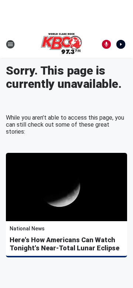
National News (27, 229)
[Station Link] (61, 44)
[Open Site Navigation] (10, 44)
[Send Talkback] (106, 44)
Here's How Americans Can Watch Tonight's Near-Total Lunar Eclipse (64, 244)
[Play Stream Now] (120, 44)
